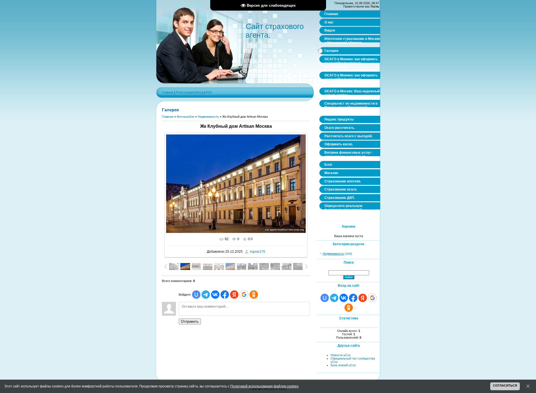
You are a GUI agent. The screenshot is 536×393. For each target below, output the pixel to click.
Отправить (190, 321)
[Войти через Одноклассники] (254, 294)
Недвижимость (208, 116)
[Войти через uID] (196, 294)
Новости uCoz (341, 355)
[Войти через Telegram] (206, 294)
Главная (167, 92)
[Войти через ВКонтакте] (215, 294)
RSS (209, 92)
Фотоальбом (185, 116)
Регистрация (185, 92)
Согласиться (505, 385)
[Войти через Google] (244, 294)
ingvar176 (257, 252)
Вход (199, 92)
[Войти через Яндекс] (234, 294)
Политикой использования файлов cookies (264, 386)
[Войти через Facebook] (225, 294)
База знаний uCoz (343, 365)
